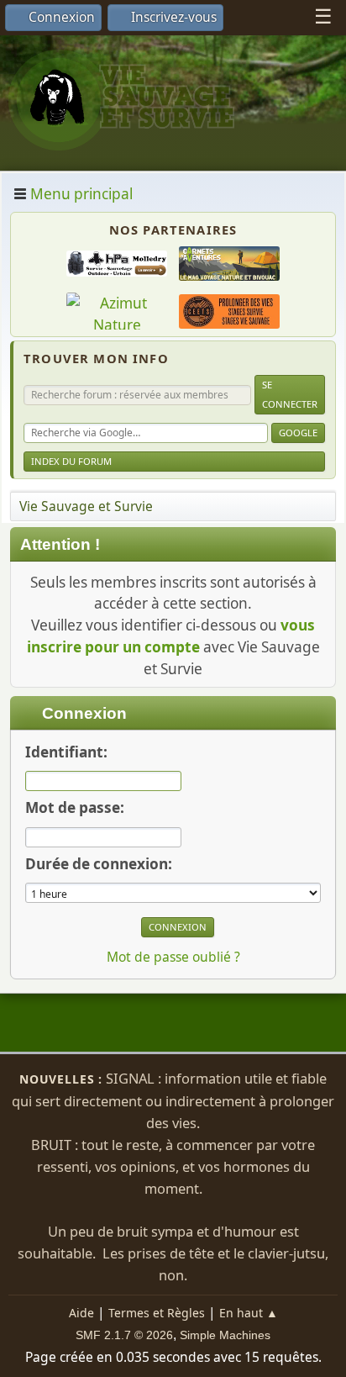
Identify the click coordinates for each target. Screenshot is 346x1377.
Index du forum (71, 461)
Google (298, 432)
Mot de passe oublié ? (173, 956)
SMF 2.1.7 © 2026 (124, 1335)
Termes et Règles (156, 1313)
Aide (81, 1313)
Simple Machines (225, 1335)
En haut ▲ (248, 1313)
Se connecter (289, 393)
